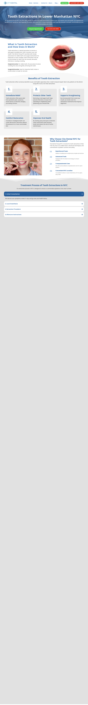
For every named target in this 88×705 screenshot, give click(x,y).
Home (30, 3)
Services (35, 3)
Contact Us (44, 3)
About (50, 3)
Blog (56, 3)
